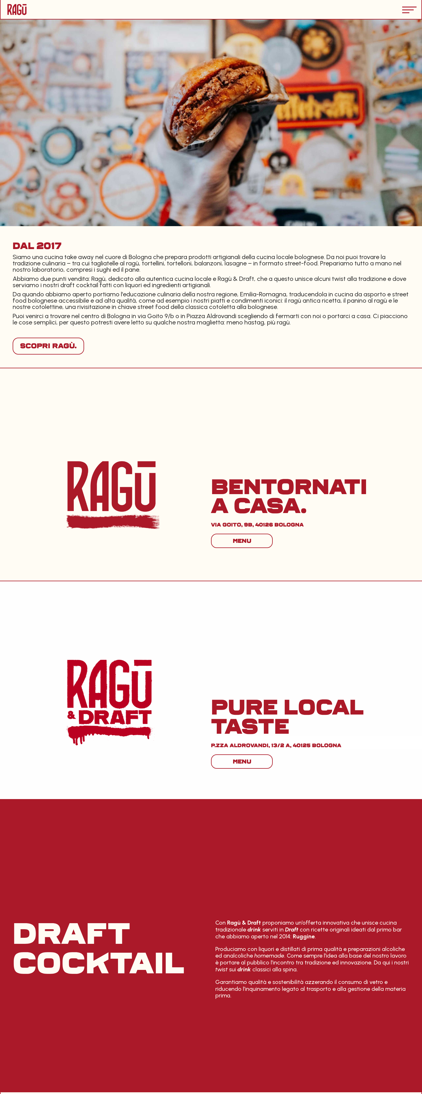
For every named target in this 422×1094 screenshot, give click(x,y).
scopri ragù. (48, 346)
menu (242, 540)
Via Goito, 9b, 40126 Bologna (257, 525)
